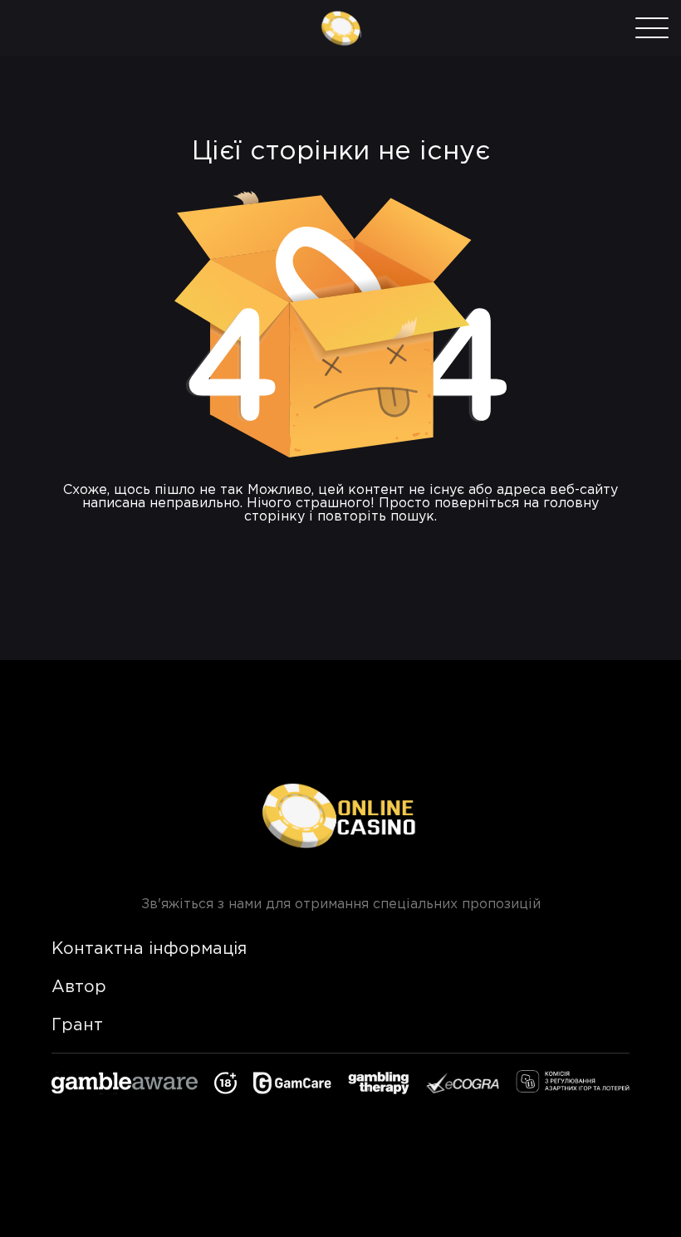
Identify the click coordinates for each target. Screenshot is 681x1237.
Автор (78, 987)
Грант (77, 1025)
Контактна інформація (149, 948)
